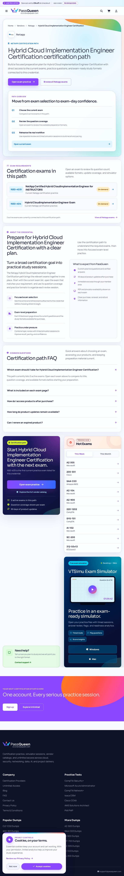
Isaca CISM (70, 795)
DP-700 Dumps (72, 841)
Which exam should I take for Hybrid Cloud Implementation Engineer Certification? (53, 369)
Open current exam (22, 144)
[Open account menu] (116, 11)
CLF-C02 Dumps (11, 826)
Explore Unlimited (31, 707)
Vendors (20, 25)
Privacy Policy (9, 805)
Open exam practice (21, 81)
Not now (13, 866)
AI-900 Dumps (72, 836)
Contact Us (8, 800)
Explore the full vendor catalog (33, 492)
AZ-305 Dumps (72, 846)
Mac (94, 659)
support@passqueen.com (110, 871)
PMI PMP (69, 810)
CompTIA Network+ (74, 790)
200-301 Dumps (11, 831)
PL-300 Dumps (72, 855)
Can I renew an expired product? (25, 422)
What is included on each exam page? (28, 390)
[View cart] (109, 11)
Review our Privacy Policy (18, 858)
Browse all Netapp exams (55, 81)
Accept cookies (43, 866)
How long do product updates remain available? (33, 411)
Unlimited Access (11, 785)
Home (10, 25)
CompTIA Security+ (74, 780)
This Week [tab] (79, 454)
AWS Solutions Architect (77, 805)
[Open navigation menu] (6, 11)
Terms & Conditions (13, 810)
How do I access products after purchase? (30, 401)
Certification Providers (14, 780)
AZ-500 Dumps (72, 826)
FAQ (5, 795)
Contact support (22, 662)
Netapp (31, 25)
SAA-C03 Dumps (73, 831)
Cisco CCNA (71, 800)
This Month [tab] (105, 454)
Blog (5, 790)
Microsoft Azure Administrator (80, 785)
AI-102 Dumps (71, 850)
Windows (94, 649)
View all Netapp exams (104, 217)
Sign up (10, 707)
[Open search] (101, 11)
